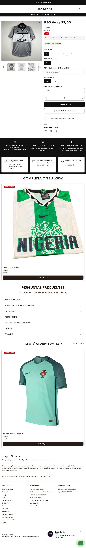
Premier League (7, 500)
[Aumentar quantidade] (83, 97)
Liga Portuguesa (7, 489)
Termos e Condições (37, 489)
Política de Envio (35, 497)
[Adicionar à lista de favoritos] (81, 222)
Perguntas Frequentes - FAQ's (40, 500)
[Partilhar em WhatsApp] (51, 131)
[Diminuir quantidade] (46, 97)
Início (33, 14)
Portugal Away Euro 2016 (13, 434)
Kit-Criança (6, 511)
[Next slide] (40, 67)
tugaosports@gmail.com (69, 489)
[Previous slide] (3, 67)
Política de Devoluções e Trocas (41, 492)
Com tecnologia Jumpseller (30, 536)
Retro (39, 14)
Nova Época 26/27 (8, 520)
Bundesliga (5, 492)
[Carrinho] (83, 8)
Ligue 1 (4, 497)
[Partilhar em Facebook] (46, 131)
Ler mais (57, 2)
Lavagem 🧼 (34, 503)
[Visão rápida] (81, 227)
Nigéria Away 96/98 (11, 267)
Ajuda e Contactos (36, 506)
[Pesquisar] (6, 8)
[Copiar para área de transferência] (56, 131)
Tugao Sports (43, 8)
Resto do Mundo (7, 517)
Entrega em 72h (7, 514)
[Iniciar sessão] (80, 8)
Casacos (5, 509)
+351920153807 (66, 492)
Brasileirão (5, 503)
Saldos (4, 523)
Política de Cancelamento (38, 495)
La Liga (4, 495)
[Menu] (2, 8)
